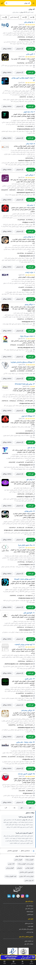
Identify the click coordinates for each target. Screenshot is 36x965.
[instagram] (22, 896)
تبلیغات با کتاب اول (28, 944)
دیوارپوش (19, 868)
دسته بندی (13, 963)
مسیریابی (18, 49)
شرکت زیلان (29, 143)
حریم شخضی (30, 914)
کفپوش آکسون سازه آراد (25, 774)
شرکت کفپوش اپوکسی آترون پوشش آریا (23, 79)
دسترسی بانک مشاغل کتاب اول (26, 929)
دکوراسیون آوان (27, 613)
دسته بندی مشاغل (29, 923)
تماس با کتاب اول (29, 909)
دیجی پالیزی (28, 679)
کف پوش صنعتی (29, 880)
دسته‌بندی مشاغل (25, 851)
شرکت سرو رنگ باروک (26, 336)
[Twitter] (18, 896)
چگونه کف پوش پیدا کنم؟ (25, 817)
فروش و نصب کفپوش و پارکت (25, 864)
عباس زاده (30, 205)
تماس (29, 49)
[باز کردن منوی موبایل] (33, 3)
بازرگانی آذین (29, 175)
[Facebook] (13, 896)
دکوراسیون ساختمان (12, 851)
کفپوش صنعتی (18, 860)
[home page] (2, 3)
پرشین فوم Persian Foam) (23, 384)
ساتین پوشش (28, 511)
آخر (6, 808)
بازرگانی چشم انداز (26, 710)
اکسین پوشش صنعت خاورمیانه (23, 579)
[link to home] (33, 851)
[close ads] (2, 953)
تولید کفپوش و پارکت (10, 876)
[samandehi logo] (23, 953)
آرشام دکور (29, 479)
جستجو (31, 963)
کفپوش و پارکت (29, 860)
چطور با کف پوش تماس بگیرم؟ (24, 833)
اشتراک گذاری (13, 17)
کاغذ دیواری (11, 864)
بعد (14, 808)
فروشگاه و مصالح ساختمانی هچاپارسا (21, 362)
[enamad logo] (12, 952)
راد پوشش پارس (28, 237)
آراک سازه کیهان (28, 112)
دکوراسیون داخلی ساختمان (26, 872)
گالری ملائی (29, 54)
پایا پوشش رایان (28, 22)
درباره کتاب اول (29, 906)
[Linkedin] (9, 896)
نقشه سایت (30, 926)
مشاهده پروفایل (7, 49)
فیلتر (31, 17)
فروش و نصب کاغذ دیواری (26, 876)
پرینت (3, 17)
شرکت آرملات (29, 272)
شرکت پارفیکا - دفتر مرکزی (24, 742)
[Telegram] (27, 896)
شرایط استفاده (30, 912)
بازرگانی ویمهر (29, 304)
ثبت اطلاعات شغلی (28, 941)
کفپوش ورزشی (10, 868)
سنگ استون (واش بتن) (25, 545)
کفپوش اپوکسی (29, 868)
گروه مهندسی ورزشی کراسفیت (23, 644)
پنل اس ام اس (29, 932)
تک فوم (30, 448)
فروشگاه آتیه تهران (27, 416)
